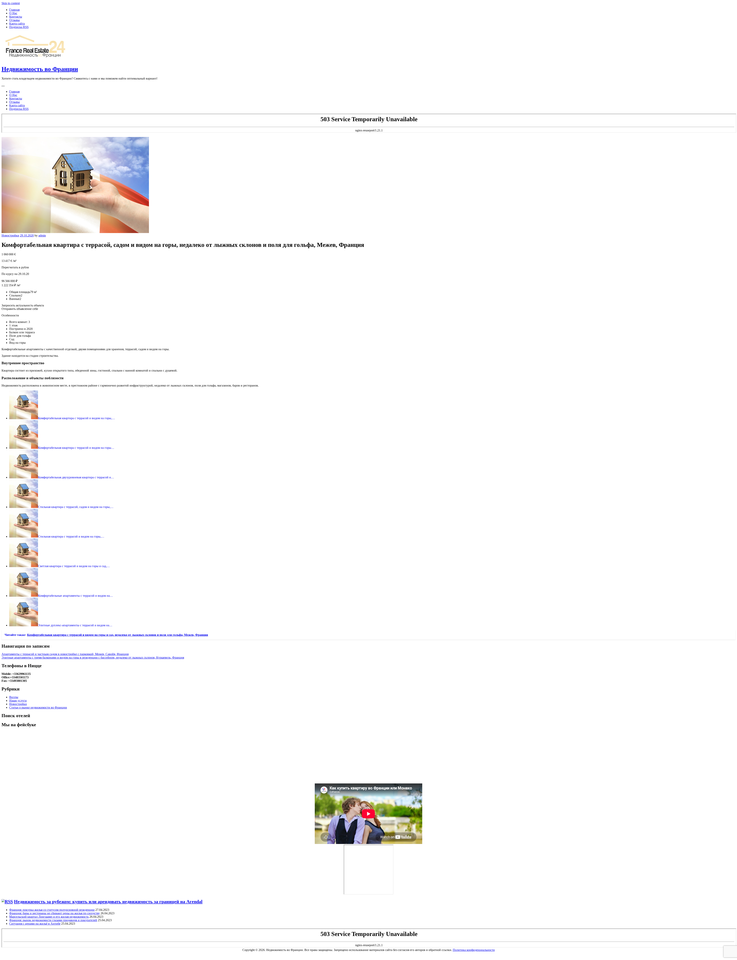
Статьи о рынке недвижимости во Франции (38, 707)
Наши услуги (18, 700)
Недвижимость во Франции (40, 69)
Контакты (15, 16)
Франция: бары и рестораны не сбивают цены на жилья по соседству (54, 913)
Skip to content (11, 3)
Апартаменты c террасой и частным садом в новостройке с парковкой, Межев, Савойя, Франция (65, 654)
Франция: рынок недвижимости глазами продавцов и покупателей (53, 920)
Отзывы (14, 20)
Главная (14, 9)
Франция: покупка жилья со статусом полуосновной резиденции (52, 909)
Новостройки (10, 235)
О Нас (13, 13)
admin (42, 235)
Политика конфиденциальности (474, 950)
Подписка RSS (19, 27)
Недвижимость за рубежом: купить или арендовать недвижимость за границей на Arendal (108, 901)
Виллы (13, 697)
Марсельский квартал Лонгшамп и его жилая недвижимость (49, 916)
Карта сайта (17, 23)
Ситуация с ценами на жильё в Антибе (34, 923)
